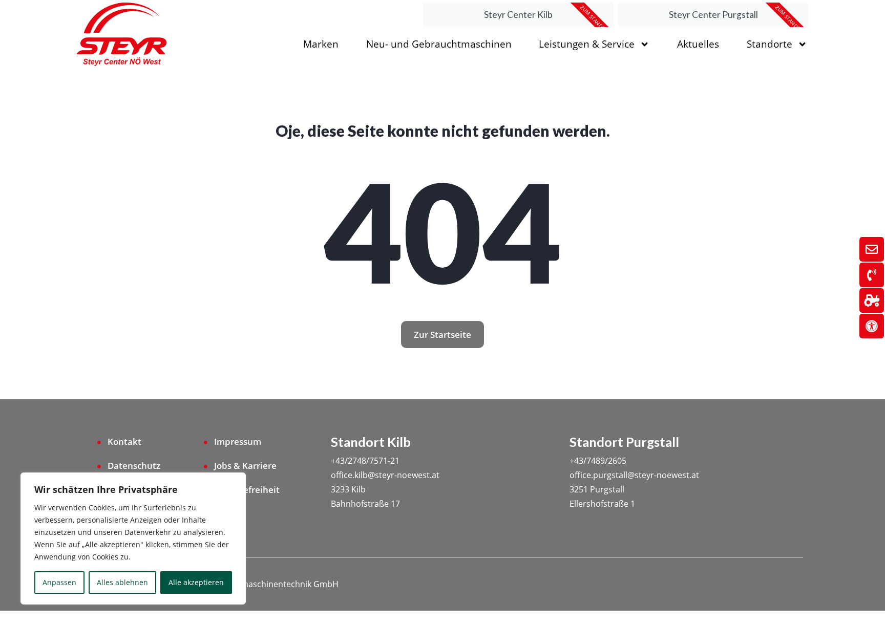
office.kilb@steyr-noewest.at (385, 475)
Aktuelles (698, 44)
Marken (321, 44)
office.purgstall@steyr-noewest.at (634, 475)
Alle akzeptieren (196, 582)
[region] (133, 538)
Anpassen (59, 582)
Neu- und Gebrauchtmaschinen (439, 44)
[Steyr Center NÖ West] (121, 35)
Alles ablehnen (122, 582)
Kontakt (124, 441)
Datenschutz (134, 465)
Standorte (769, 44)
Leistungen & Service (587, 44)
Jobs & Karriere (245, 465)
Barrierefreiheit (247, 489)
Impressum (237, 441)
